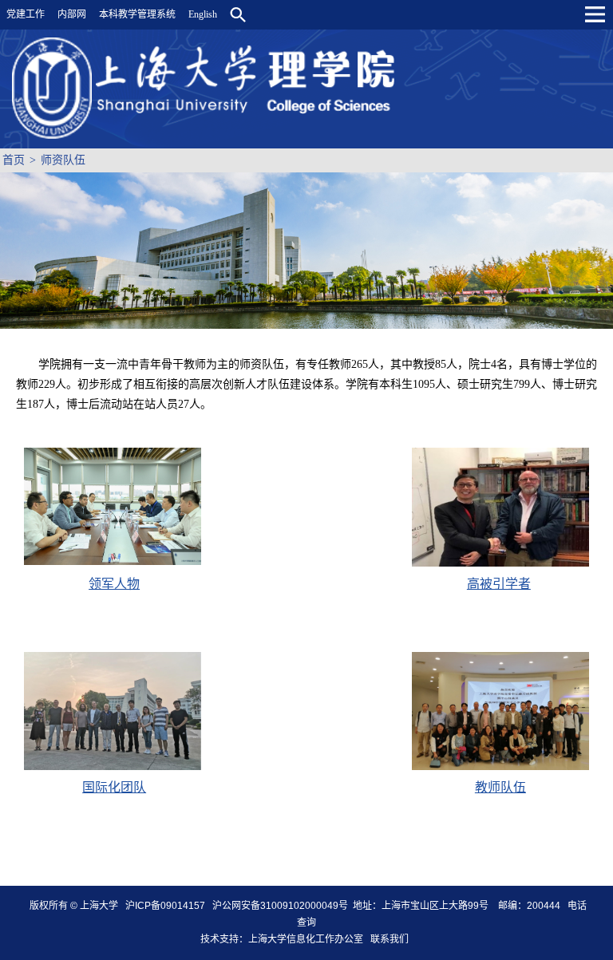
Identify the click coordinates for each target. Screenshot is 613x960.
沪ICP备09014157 (166, 905)
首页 (13, 160)
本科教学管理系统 (137, 14)
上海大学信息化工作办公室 (309, 939)
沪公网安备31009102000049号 (280, 905)
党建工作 (25, 14)
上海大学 (97, 905)
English (202, 14)
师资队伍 (63, 160)
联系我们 (390, 939)
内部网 (71, 14)
